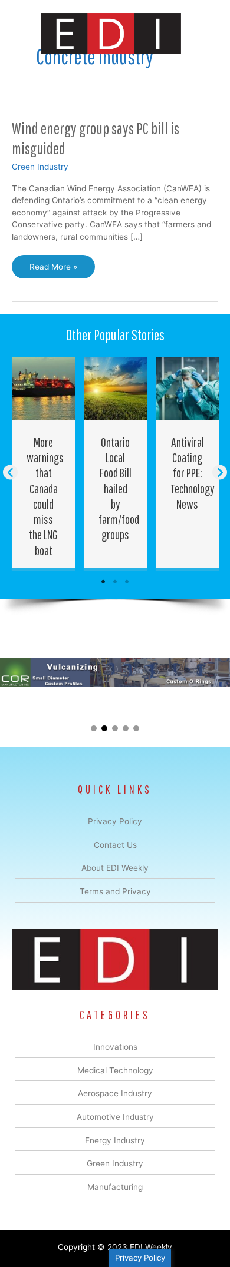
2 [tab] (115, 582)
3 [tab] (127, 582)
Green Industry (40, 166)
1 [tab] (103, 582)
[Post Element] (44, 462)
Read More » (53, 270)
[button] (10, 472)
